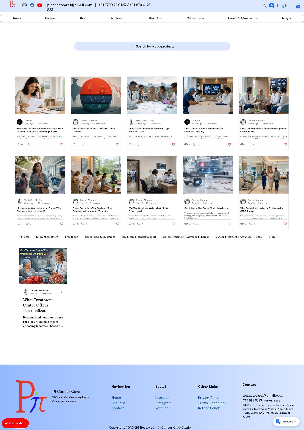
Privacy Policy (209, 398)
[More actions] (62, 292)
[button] (298, 6)
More (272, 236)
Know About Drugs (47, 236)
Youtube (161, 408)
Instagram (163, 403)
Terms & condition (212, 403)
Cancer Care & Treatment (100, 236)
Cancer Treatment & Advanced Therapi (186, 236)
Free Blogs (71, 236)
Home (116, 398)
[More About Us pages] (162, 18)
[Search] (265, 6)
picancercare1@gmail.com (69, 5)
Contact (118, 408)
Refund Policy (209, 408)
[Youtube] (39, 5)
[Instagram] (24, 5)
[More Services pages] (123, 18)
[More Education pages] (203, 18)
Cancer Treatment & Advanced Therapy (239, 236)
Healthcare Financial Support (139, 236)
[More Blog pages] (290, 18)
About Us (118, 403)
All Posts (24, 236)
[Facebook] (32, 5)
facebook (162, 398)
